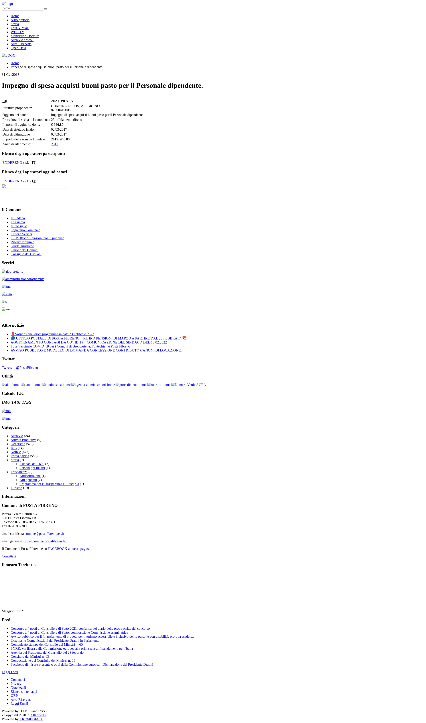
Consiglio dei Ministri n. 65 (30, 656)
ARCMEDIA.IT (31, 719)
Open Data (18, 48)
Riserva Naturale (22, 242)
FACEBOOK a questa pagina (69, 549)
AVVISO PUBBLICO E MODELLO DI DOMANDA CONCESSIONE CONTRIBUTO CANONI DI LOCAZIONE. (96, 350)
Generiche (18, 444)
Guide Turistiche (22, 246)
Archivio (17, 436)
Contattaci (9, 556)
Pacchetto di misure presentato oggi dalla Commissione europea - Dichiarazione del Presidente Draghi (82, 664)
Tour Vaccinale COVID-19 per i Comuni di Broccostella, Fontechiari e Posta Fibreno (70, 346)
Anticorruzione (30, 476)
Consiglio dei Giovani (26, 254)
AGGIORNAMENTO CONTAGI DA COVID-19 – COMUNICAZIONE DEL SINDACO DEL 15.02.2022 (89, 342)
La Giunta (18, 222)
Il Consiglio (19, 226)
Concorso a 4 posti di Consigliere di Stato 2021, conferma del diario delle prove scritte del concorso (80, 628)
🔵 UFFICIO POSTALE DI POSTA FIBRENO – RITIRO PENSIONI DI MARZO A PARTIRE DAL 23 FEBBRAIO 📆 (99, 338)
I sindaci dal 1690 (32, 464)
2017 (54, 144)
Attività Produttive (23, 440)
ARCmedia (38, 715)
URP (14, 695)
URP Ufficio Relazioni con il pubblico (37, 238)
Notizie (16, 452)
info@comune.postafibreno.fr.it (45, 541)
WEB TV (17, 32)
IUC (14, 448)
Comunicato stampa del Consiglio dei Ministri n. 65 (47, 644)
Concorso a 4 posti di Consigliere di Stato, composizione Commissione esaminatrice (69, 632)
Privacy (16, 683)
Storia (15, 24)
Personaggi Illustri (32, 468)
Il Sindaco (18, 218)
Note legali (18, 687)
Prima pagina (20, 456)
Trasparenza (19, 472)
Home (15, 16)
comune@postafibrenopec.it (44, 533)
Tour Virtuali (20, 28)
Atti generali (28, 480)
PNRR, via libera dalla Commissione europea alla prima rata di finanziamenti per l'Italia (72, 648)
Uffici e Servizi (21, 234)
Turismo (16, 488)
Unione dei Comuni (24, 250)
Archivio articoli (22, 40)
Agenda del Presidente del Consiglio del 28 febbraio (47, 652)
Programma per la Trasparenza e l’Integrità (49, 484)
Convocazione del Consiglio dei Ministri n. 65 (43, 660)
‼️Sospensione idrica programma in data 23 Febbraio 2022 (52, 334)
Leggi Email (19, 703)
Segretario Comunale (25, 230)
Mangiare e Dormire (25, 36)
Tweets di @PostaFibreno (20, 367)
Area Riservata (21, 44)
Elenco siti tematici (24, 691)
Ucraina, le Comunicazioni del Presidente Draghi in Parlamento (55, 640)
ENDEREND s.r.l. (15, 162)
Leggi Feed (10, 672)
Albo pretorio (20, 20)
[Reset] (45, 9)
